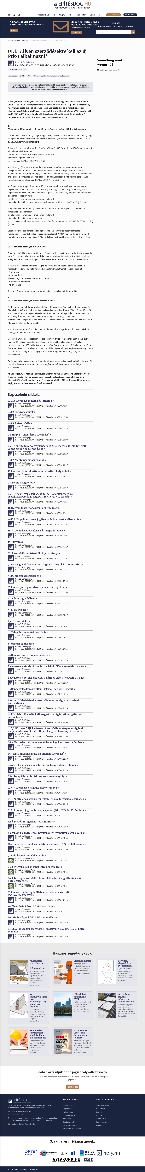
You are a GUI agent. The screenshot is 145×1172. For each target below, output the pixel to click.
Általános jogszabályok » (23, 598)
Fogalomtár (81, 15)
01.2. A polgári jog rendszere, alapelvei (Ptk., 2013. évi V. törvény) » (47, 810)
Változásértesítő (102, 1105)
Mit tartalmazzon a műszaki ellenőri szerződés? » (37, 753)
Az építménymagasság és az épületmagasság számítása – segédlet (39, 1000)
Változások (95, 15)
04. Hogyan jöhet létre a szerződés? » (30, 434)
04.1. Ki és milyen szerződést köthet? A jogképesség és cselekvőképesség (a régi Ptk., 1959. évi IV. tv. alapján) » (40, 495)
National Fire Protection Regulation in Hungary (81, 1034)
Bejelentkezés (130, 15)
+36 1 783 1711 (17, 1114)
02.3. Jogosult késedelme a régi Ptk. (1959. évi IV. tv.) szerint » (47, 564)
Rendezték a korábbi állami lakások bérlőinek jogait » (43, 689)
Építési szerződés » (19, 621)
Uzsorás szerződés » (23, 643)
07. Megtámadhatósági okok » (29, 460)
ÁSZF (98, 1115)
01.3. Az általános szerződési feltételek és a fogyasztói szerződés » (47, 799)
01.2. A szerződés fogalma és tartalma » (31, 400)
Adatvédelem (101, 1119)
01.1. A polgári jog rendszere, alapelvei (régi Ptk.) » (38, 587)
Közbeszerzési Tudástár (72, 1129)
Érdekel (13, 30)
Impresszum (101, 1122)
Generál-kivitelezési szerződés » (30, 655)
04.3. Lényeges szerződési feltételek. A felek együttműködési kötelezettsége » (44, 879)
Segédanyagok (68, 1122)
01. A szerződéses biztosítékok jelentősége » (34, 553)
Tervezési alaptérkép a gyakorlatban (125, 963)
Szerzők (99, 1112)
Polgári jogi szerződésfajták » (28, 855)
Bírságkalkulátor (82, 961)
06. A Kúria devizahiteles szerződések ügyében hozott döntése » (46, 742)
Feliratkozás (76, 32)
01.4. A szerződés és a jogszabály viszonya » (33, 787)
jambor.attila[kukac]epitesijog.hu (23, 1124)
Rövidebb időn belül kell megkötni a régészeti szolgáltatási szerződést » (45, 715)
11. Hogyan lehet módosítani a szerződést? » (34, 508)
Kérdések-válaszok (46, 15)
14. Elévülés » (16, 542)
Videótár (66, 1119)
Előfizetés (115, 15)
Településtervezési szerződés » (29, 632)
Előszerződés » (20, 609)
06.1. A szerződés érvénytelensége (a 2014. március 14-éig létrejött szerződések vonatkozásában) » (47, 447)
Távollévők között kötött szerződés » (33, 906)
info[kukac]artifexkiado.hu (21, 1111)
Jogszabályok (68, 1115)
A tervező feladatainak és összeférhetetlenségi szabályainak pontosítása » (44, 701)
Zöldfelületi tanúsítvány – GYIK (81, 997)
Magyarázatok (65, 15)
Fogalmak (66, 1109)
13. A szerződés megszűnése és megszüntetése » (36, 530)
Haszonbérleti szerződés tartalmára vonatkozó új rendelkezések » (47, 844)
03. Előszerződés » (22, 423)
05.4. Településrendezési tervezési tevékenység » (37, 776)
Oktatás (99, 1125)
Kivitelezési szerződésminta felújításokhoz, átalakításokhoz (38, 1034)
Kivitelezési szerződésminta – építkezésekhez (38, 964)
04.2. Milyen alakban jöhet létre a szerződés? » (35, 866)
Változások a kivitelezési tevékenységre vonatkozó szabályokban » (48, 833)
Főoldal (10, 40)
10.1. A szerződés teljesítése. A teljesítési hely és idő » (39, 471)
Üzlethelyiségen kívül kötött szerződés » (32, 917)
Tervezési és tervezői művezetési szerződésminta (126, 998)
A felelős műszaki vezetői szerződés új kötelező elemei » (44, 765)
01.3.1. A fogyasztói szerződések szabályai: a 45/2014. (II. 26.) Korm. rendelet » (46, 930)
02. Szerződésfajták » (23, 412)
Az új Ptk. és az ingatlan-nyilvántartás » (31, 821)
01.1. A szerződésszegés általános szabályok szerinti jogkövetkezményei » (38, 893)
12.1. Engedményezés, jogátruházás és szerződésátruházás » (46, 519)
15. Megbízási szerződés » (26, 575)
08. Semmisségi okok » (22, 482)
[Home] (72, 5)
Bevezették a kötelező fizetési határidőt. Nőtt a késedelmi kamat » (47, 666)
